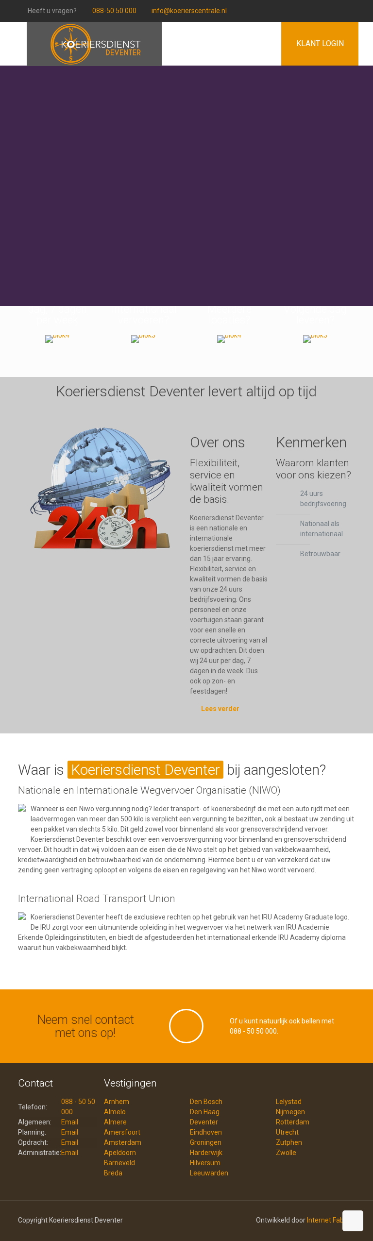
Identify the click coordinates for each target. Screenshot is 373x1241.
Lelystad (289, 1101)
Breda (113, 1173)
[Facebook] (346, 10)
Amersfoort (122, 1132)
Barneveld (119, 1163)
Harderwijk (206, 1152)
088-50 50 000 (114, 11)
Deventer (204, 1122)
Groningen (205, 1142)
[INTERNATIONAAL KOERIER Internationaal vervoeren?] (143, 339)
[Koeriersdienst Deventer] (94, 36)
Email (69, 1122)
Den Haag (205, 1112)
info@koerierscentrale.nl (189, 11)
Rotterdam (292, 1122)
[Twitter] (360, 10)
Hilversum (205, 1163)
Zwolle (286, 1152)
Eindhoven (206, 1132)
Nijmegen (290, 1112)
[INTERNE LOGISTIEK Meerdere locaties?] (229, 339)
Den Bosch (206, 1101)
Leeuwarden (209, 1173)
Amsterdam (122, 1142)
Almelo (115, 1112)
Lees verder (220, 709)
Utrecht (287, 1132)
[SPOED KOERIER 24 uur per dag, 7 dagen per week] (57, 339)
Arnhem (116, 1101)
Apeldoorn (120, 1152)
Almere (115, 1122)
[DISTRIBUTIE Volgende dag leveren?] (315, 339)
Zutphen (289, 1142)
